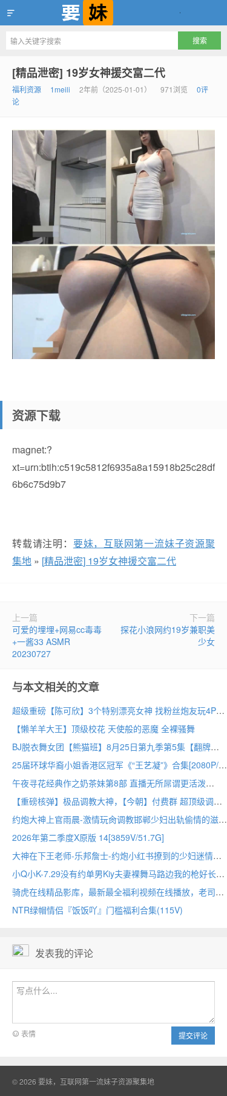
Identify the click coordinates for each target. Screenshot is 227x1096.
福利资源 (26, 89)
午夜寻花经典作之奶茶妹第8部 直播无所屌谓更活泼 (109, 783)
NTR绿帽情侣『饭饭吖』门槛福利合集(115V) (97, 910)
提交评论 (193, 1035)
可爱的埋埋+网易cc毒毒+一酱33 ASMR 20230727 (57, 641)
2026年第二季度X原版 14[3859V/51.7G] (88, 837)
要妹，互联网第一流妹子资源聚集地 (113, 12)
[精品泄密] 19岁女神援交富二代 (88, 72)
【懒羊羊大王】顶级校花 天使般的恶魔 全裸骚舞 (103, 728)
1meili (60, 89)
